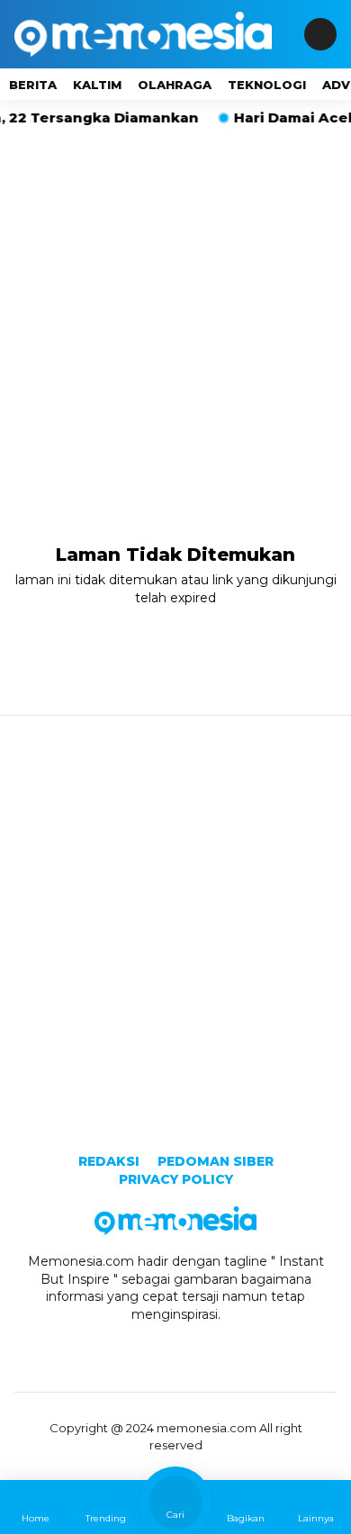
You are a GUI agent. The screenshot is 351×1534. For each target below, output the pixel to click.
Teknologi (267, 84)
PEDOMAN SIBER (216, 1161)
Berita (33, 84)
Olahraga (175, 84)
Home (36, 1518)
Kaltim (97, 84)
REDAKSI (109, 1161)
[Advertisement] (175, 312)
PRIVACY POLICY (176, 1179)
